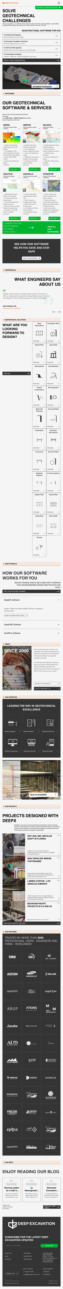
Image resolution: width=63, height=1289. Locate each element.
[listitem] (31, 36)
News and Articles (11, 1184)
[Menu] (59, 3)
